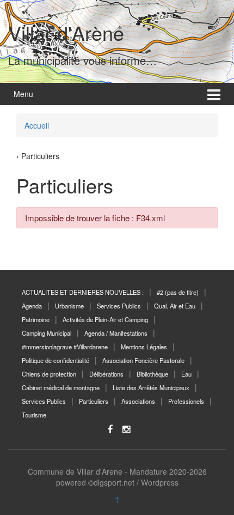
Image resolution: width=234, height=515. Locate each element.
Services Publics (119, 305)
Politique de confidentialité (55, 360)
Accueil (36, 125)
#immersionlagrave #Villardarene (65, 346)
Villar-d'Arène (66, 32)
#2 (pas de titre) (178, 292)
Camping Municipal (46, 333)
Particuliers (93, 401)
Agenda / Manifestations (115, 333)
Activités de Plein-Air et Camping (105, 319)
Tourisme (34, 414)
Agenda (32, 305)
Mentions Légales (144, 346)
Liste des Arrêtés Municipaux (151, 387)
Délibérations (106, 373)
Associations (138, 401)
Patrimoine (36, 319)
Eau (186, 373)
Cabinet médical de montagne (61, 387)
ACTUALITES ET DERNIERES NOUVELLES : (83, 292)
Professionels (186, 401)
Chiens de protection (49, 373)
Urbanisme (69, 305)
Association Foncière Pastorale (143, 360)
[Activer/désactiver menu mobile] (214, 94)
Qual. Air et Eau (174, 305)
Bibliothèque (152, 373)
